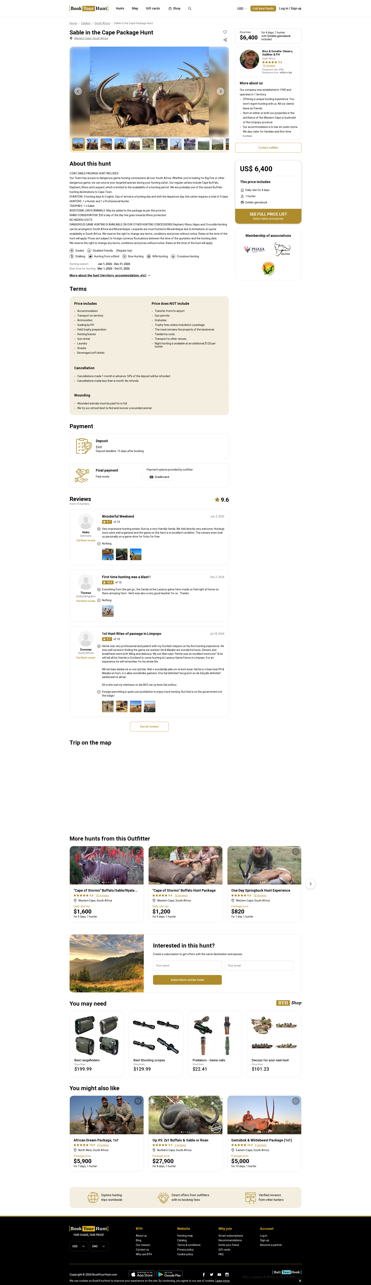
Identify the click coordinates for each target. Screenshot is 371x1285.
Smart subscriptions (231, 1235)
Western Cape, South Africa (91, 38)
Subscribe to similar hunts (187, 979)
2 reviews (180, 1145)
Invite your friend (229, 1244)
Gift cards (224, 1249)
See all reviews (149, 726)
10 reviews (268, 65)
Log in (283, 8)
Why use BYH (144, 1254)
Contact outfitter (268, 147)
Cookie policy (185, 1254)
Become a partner (271, 1244)
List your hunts (263, 8)
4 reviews (103, 1145)
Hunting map (185, 1235)
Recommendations (230, 1240)
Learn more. (222, 1280)
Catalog (182, 1240)
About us (141, 1235)
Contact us (142, 1249)
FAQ (221, 1254)
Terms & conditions (189, 1244)
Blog (138, 1240)
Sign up (296, 8)
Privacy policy (185, 1249)
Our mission (143, 1244)
